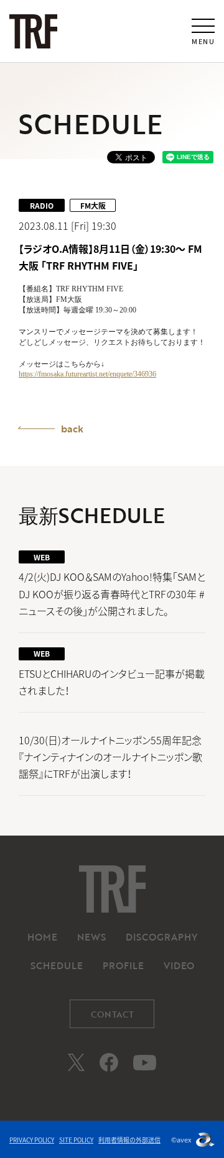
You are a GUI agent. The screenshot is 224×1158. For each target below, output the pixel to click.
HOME (42, 937)
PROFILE (123, 965)
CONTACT (112, 1014)
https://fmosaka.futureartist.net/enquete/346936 (87, 374)
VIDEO (179, 965)
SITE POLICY (76, 1139)
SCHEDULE (56, 965)
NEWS (91, 937)
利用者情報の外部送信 (129, 1139)
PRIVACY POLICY (31, 1139)
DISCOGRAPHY (161, 937)
